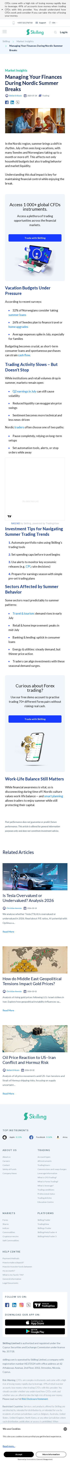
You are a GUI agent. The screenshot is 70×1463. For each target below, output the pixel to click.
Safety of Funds (9, 1169)
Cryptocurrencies (11, 1236)
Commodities (9, 1232)
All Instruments (45, 1161)
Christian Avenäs (14, 908)
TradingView (43, 1224)
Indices (6, 1228)
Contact (6, 1165)
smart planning (53, 796)
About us (7, 1157)
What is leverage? (46, 1185)
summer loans (17, 315)
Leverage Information (47, 1173)
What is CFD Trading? (47, 1177)
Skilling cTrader (44, 1228)
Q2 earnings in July (24, 391)
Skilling (6, 41)
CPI (28, 566)
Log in (63, 32)
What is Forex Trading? (48, 1181)
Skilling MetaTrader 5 (47, 1236)
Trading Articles (45, 1198)
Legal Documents (10, 1283)
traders (19, 427)
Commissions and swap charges (52, 1169)
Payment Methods (11, 1258)
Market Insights (25, 41)
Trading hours (44, 1165)
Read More (8, 931)
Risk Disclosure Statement (35, 1399)
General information (12, 1279)
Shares (6, 1224)
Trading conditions (46, 1189)
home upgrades (18, 327)
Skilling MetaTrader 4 (47, 1232)
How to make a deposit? (13, 1262)
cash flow (24, 355)
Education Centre (46, 1202)
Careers (6, 1161)
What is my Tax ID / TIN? (13, 1275)
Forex (5, 1220)
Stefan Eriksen (15, 95)
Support (42, 22)
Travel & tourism (23, 613)
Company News (10, 1173)
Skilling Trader (44, 1220)
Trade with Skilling (35, 237)
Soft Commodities (11, 1240)
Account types (44, 1157)
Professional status (46, 1194)
